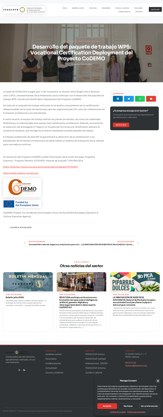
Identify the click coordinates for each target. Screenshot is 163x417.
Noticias (96, 41)
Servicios (93, 8)
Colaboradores (124, 12)
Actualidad (106, 8)
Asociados (138, 8)
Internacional (83, 41)
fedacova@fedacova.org (136, 366)
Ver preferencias (149, 406)
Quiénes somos (78, 8)
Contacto (139, 12)
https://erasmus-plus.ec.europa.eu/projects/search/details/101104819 (40, 167)
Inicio (65, 8)
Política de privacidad (136, 412)
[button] (158, 381)
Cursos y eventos (122, 8)
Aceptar (107, 406)
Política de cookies (118, 412)
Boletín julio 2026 (15, 297)
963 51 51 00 (130, 363)
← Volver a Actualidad (20, 228)
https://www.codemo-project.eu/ (20, 173)
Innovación (68, 41)
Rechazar (128, 406)
